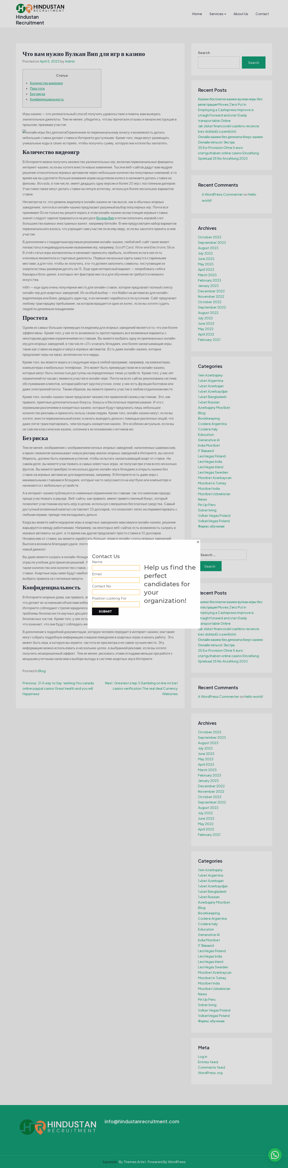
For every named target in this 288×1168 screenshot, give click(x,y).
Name (97, 562)
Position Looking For (109, 598)
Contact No (101, 586)
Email (97, 574)
